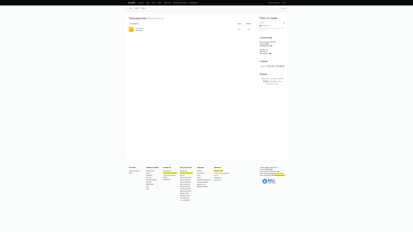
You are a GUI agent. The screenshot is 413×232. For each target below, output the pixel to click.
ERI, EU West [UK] (185, 186)
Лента (160, 3)
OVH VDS (148, 177)
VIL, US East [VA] (184, 197)
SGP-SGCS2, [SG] (185, 195)
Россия (271, 65)
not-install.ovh (217, 180)
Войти (283, 2)
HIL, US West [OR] (185, 200)
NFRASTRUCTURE (151, 179)
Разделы (141, 3)
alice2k (267, 167)
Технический (183, 170)
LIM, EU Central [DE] (185, 188)
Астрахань (273, 78)
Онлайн (136, 8)
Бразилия (263, 66)
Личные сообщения (202, 182)
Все (130, 8)
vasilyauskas (139, 28)
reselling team (166, 179)
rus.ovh (216, 175)
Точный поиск (266, 25)
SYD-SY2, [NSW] (184, 193)
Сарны (276, 83)
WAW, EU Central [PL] (185, 191)
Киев (265, 80)
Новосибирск (273, 81)
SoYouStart (149, 175)
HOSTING (149, 182)
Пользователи (201, 173)
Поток (153, 3)
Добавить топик (201, 184)
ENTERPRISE (149, 184)
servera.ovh (167, 3)
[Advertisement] (276, 122)
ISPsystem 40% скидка (180, 3)
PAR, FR (182, 175)
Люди (147, 3)
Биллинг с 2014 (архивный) (221, 173)
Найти (283, 8)
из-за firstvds (272, 173)
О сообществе (193, 3)
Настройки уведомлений (203, 179)
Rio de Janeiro (265, 78)
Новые (143, 8)
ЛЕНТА (199, 177)
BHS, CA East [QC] (185, 184)
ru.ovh (131, 2)
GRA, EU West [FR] (185, 182)
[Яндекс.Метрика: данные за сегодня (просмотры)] (202, 186)
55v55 (270, 169)
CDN (147, 186)
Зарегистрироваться (274, 2)
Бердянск (281, 78)
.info (278, 171)
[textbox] (268, 22)
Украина (280, 65)
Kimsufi (148, 173)
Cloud (147, 188)
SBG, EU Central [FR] (185, 177)
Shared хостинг (150, 170)
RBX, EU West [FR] (185, 179)
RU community (167, 170)
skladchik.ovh (217, 177)
